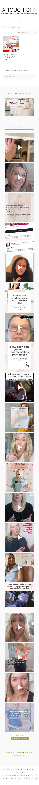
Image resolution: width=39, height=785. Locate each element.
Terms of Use (28, 752)
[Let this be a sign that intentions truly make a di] (19, 147)
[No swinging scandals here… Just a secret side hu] (19, 597)
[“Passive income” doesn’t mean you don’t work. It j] (19, 537)
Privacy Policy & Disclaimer (14, 752)
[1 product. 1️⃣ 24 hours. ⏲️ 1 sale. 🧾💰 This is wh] (19, 687)
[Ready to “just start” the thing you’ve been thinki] (19, 177)
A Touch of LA (19, 9)
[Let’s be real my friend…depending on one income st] (19, 447)
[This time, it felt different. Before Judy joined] (19, 327)
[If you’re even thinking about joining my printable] (19, 267)
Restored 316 (19, 772)
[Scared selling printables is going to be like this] (19, 387)
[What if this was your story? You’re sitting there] (19, 417)
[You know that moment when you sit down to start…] (19, 297)
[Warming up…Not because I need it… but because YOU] (19, 657)
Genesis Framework (10, 778)
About (16, 755)
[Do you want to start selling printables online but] (19, 237)
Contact (22, 755)
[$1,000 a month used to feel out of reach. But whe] (19, 567)
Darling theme (27, 769)
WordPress (27, 778)
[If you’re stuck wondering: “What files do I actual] (19, 507)
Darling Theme (27, 775)
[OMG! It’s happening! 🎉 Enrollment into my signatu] (19, 477)
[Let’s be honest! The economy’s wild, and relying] (19, 627)
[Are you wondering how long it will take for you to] (19, 357)
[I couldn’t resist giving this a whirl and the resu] (19, 717)
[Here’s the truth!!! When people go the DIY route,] (19, 207)
